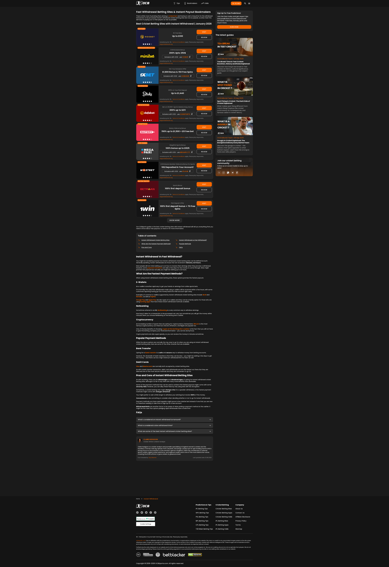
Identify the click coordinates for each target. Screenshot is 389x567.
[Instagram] (155, 512)
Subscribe (234, 27)
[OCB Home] (142, 3)
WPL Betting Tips (202, 513)
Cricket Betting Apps (224, 513)
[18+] (138, 554)
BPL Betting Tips (202, 521)
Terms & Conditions (178, 42)
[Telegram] (146, 512)
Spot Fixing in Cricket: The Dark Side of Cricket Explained (233, 102)
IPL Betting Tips (202, 509)
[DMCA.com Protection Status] (195, 555)
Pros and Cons (147, 247)
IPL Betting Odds (222, 529)
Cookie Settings (145, 524)
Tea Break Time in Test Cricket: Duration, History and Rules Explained (233, 63)
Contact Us (239, 513)
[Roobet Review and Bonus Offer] (147, 37)
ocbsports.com (141, 540)
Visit (204, 32)
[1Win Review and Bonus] (147, 209)
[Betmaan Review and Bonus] (147, 189)
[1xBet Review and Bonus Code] (147, 75)
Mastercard (147, 366)
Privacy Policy (240, 521)
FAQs (181, 247)
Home (138, 499)
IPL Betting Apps (222, 525)
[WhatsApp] (137, 512)
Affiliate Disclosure (242, 517)
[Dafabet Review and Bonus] (147, 113)
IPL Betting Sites (222, 521)
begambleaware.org (166, 44)
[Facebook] (151, 512)
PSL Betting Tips (202, 517)
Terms (238, 525)
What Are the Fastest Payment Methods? (156, 244)
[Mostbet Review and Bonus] (147, 170)
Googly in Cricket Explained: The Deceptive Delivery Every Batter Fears (233, 142)
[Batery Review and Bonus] (147, 132)
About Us (239, 509)
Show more (174, 220)
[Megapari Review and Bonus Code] (147, 151)
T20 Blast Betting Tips (204, 529)
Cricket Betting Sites (224, 509)
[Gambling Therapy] (148, 555)
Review (204, 37)
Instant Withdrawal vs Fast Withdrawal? (193, 240)
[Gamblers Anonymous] (158, 554)
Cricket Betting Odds (224, 517)
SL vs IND (236, 3)
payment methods (154, 268)
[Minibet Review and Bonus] (147, 56)
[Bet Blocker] (174, 554)
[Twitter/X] (142, 512)
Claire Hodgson (150, 439)
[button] (174, 419)
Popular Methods (185, 244)
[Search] (245, 3)
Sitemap (238, 529)
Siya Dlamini (152, 457)
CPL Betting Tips (202, 525)
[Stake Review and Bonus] (147, 94)
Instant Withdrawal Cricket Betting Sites (155, 240)
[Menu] (249, 3)
